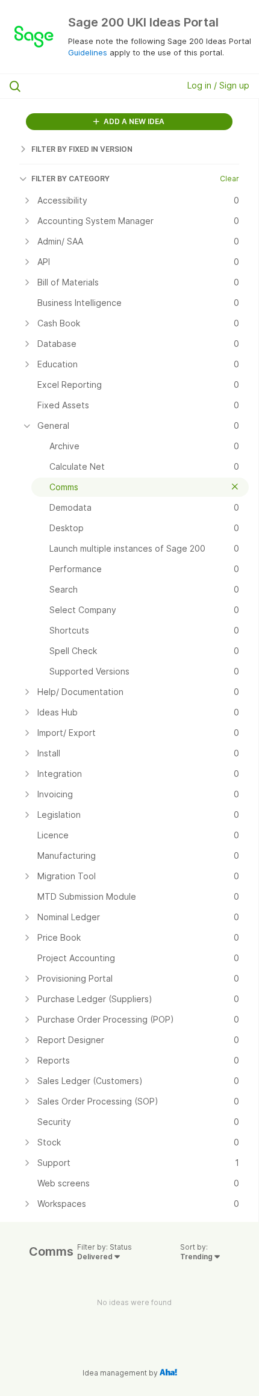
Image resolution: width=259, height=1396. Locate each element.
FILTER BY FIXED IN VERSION (82, 149)
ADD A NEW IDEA (133, 121)
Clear (229, 178)
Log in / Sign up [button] (218, 85)
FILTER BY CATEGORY (70, 178)
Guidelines (87, 52)
